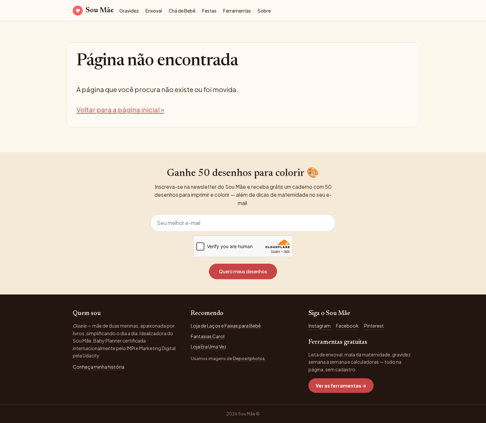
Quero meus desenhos (243, 271)
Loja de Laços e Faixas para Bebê (226, 326)
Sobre (264, 11)
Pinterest (374, 326)
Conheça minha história (98, 367)
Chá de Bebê (182, 11)
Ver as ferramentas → (341, 386)
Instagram (319, 326)
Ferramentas (237, 11)
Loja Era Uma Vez (208, 346)
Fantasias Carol (207, 336)
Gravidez (129, 11)
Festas (209, 11)
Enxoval (153, 11)
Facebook (347, 326)
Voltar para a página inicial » (120, 109)
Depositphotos (249, 358)
